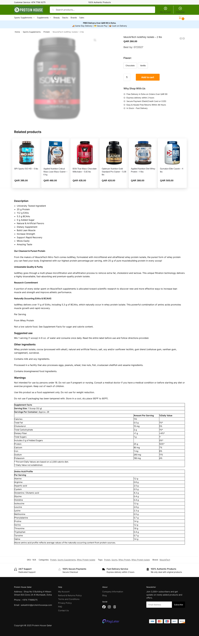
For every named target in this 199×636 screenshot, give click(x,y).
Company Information (112, 591)
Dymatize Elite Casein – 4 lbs (171, 170)
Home (17, 32)
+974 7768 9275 (38, 2)
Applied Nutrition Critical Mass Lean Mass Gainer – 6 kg (55, 171)
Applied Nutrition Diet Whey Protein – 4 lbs (143, 170)
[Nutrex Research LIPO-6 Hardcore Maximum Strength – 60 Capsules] (183, 38)
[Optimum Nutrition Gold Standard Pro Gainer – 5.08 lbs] (114, 153)
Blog (104, 595)
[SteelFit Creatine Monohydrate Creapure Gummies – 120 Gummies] (180, 38)
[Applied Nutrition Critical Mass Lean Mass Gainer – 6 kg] (55, 153)
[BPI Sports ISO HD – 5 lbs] (26, 153)
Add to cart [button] (85, 185)
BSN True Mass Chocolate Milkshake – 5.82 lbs (85, 170)
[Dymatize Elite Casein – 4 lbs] (172, 153)
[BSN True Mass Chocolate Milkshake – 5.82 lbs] (85, 153)
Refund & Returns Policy (70, 595)
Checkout (180, 12)
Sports (114, 560)
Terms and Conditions (68, 599)
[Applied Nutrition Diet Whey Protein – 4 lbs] (143, 153)
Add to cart (147, 77)
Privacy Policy (65, 603)
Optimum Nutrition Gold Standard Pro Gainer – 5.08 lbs (114, 171)
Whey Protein (124, 560)
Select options (26, 185)
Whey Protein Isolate (86, 560)
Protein (46, 32)
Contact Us (63, 610)
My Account (165, 12)
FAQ (60, 606)
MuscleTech (165, 560)
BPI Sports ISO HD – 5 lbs (26, 168)
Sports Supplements (32, 32)
